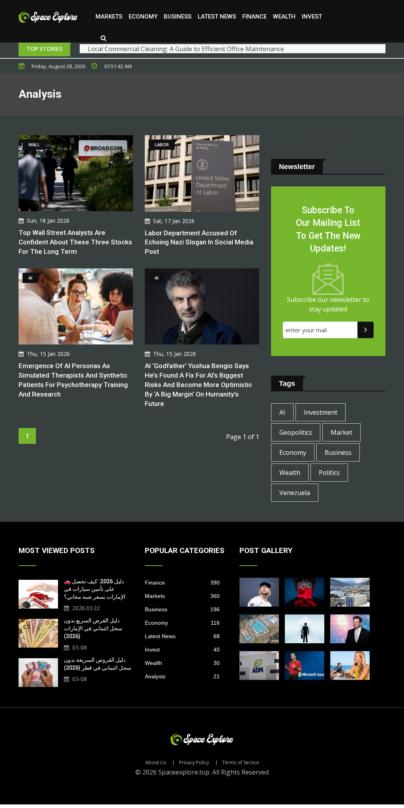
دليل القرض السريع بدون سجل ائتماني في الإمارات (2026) (93, 628)
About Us (155, 762)
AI (282, 412)
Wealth (284, 16)
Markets (108, 16)
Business (177, 16)
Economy (143, 16)
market (341, 432)
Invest (312, 16)
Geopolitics (295, 432)
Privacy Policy (194, 762)
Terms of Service (240, 762)
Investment (320, 412)
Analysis (182, 676)
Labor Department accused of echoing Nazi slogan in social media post (199, 242)
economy (292, 452)
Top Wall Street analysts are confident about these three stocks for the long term (75, 242)
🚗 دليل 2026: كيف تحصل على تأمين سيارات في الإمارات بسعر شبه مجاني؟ (94, 589)
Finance (254, 16)
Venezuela (294, 492)
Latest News (217, 16)
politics (329, 472)
